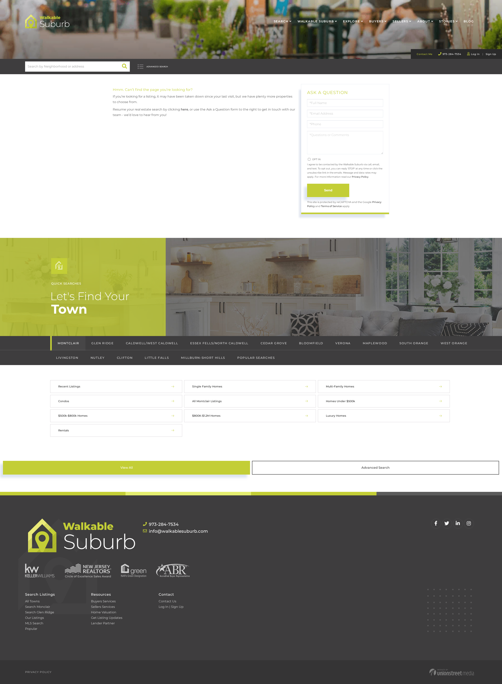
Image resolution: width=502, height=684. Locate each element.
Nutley (98, 358)
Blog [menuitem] (469, 21)
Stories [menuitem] (447, 21)
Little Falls (157, 358)
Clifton (125, 358)
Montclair (68, 343)
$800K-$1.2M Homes (206, 415)
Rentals (63, 430)
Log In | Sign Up (171, 607)
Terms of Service (331, 206)
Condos (63, 401)
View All (126, 467)
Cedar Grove (274, 343)
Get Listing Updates (106, 618)
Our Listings (34, 618)
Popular (31, 629)
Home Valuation (103, 612)
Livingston (67, 358)
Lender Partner (103, 623)
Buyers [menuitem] (376, 21)
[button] (124, 66)
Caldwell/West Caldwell (152, 343)
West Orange (454, 343)
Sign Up (491, 54)
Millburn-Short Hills (203, 358)
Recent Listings (69, 386)
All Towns (32, 601)
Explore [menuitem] (351, 21)
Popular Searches (256, 358)
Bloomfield (311, 343)
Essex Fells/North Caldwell (219, 343)
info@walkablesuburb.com (178, 531)
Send (328, 190)
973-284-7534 (452, 54)
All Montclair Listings (207, 401)
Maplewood (375, 343)
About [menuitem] (423, 21)
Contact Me (424, 54)
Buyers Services (103, 601)
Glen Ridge (102, 343)
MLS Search (34, 623)
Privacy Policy (360, 176)
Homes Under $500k (340, 401)
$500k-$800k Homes (72, 415)
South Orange (413, 343)
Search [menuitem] (281, 21)
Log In (475, 54)
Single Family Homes (207, 386)
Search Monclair (37, 607)
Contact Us (167, 601)
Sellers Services (103, 607)
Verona (343, 343)
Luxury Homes (336, 415)
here (184, 109)
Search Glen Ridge (39, 612)
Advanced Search (157, 66)
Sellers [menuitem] (400, 21)
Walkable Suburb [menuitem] (315, 21)
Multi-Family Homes (340, 386)
